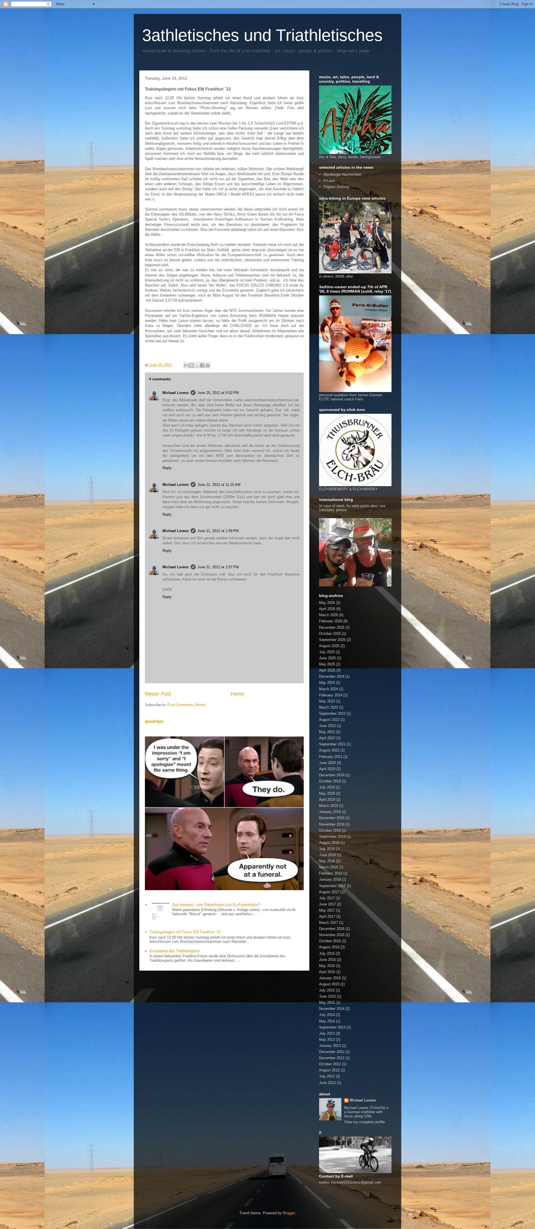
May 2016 (327, 966)
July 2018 (327, 849)
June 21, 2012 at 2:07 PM (218, 567)
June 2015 (327, 996)
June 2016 (327, 960)
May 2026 (327, 603)
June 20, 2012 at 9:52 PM (218, 393)
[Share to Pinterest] (207, 365)
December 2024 (331, 676)
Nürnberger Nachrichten (342, 174)
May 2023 (327, 701)
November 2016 (331, 935)
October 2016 (330, 941)
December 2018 (331, 818)
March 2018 (328, 867)
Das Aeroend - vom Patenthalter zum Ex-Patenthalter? (216, 905)
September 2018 (332, 836)
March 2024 (328, 689)
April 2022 (327, 738)
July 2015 (327, 990)
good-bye (154, 721)
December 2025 (331, 627)
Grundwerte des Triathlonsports (174, 951)
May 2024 (327, 682)
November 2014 (331, 1009)
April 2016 (327, 972)
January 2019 (330, 812)
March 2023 (328, 707)
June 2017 (327, 904)
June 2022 (327, 726)
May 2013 (327, 1039)
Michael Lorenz (175, 393)
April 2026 (327, 609)
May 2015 (327, 1002)
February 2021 (330, 757)
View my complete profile (364, 1122)
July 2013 (327, 1033)
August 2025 (329, 646)
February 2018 (330, 873)
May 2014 (327, 1021)
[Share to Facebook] (202, 365)
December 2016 (331, 929)
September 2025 (332, 640)
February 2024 (330, 695)
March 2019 (328, 806)
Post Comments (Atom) (186, 705)
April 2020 (327, 769)
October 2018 (330, 830)
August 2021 (329, 750)
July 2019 (327, 787)
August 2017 (329, 892)
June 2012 (327, 1083)
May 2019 (327, 793)
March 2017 (328, 922)
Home (237, 694)
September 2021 (332, 744)
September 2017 (332, 886)
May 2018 (327, 861)
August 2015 (329, 984)
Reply (167, 468)
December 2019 (331, 775)
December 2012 (331, 1052)
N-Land (329, 180)
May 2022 (327, 732)
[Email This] (186, 365)
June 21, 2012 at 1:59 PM (218, 531)
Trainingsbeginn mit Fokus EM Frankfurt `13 (184, 932)
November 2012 (331, 1058)
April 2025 (327, 670)
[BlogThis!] (191, 365)
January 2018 (330, 879)
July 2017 (327, 898)
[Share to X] (197, 365)
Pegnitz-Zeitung (336, 187)
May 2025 (327, 664)
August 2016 (329, 947)
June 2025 (327, 658)
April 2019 (327, 799)
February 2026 (330, 621)
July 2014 (327, 1015)
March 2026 (328, 615)
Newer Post (158, 694)
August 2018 (329, 843)
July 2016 (327, 953)
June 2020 (327, 763)
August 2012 (329, 1070)
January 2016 (330, 978)
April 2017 (327, 916)
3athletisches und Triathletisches (262, 35)
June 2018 (327, 855)
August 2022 (329, 720)
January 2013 (330, 1046)
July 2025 (327, 652)
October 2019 (330, 781)
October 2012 (330, 1064)
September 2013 (332, 1027)
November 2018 (331, 824)
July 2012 (327, 1076)
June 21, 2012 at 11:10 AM (218, 485)
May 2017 (327, 910)
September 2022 (332, 713)
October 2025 (330, 633)
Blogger (289, 1213)
